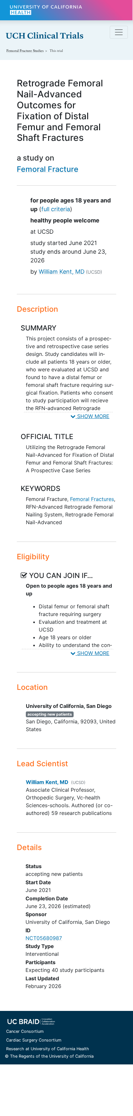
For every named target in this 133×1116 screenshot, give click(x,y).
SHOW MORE (92, 416)
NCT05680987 (44, 938)
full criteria (55, 209)
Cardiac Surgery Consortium (33, 1040)
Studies (25, 50)
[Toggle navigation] (119, 32)
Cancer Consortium (25, 1031)
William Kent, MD (62, 271)
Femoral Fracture (47, 169)
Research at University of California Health (47, 1048)
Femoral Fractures (92, 499)
